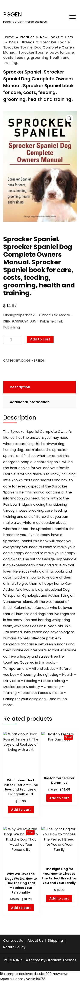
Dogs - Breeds (33, 360)
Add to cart (40, 339)
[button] (69, 118)
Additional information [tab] (29, 402)
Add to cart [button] (21, 809)
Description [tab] (20, 387)
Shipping (55, 940)
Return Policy (14, 947)
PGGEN (12, 14)
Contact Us (13, 940)
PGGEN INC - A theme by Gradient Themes (40, 960)
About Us (35, 940)
